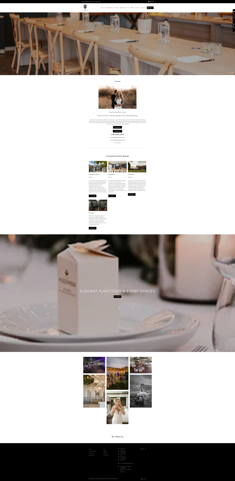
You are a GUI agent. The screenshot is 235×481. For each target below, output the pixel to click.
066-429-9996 (123, 451)
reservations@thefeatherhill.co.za (88, 1)
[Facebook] (153, 1)
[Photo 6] (117, 407)
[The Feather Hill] (85, 7)
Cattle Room (111, 174)
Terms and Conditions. (114, 478)
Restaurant (123, 7)
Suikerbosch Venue (94, 174)
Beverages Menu (117, 131)
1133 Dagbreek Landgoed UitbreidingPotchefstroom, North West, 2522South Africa (125, 469)
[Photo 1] (94, 365)
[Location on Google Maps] (148, 1)
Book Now (151, 7)
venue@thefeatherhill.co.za (119, 137)
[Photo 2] (117, 373)
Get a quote (117, 296)
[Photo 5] (141, 391)
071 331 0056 (122, 456)
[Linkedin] (150, 1)
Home (102, 7)
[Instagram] (151, 1)
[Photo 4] (94, 391)
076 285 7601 (122, 459)
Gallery (137, 7)
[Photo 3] (141, 365)
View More (117, 50)
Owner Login (144, 478)
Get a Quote (92, 195)
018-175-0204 (97, 1)
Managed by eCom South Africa (105, 478)
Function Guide (117, 127)
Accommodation (109, 7)
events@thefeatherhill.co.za (118, 140)
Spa (128, 7)
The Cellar (91, 213)
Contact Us (143, 7)
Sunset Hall (131, 174)
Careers (132, 7)
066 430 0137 (123, 453)
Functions (116, 7)
